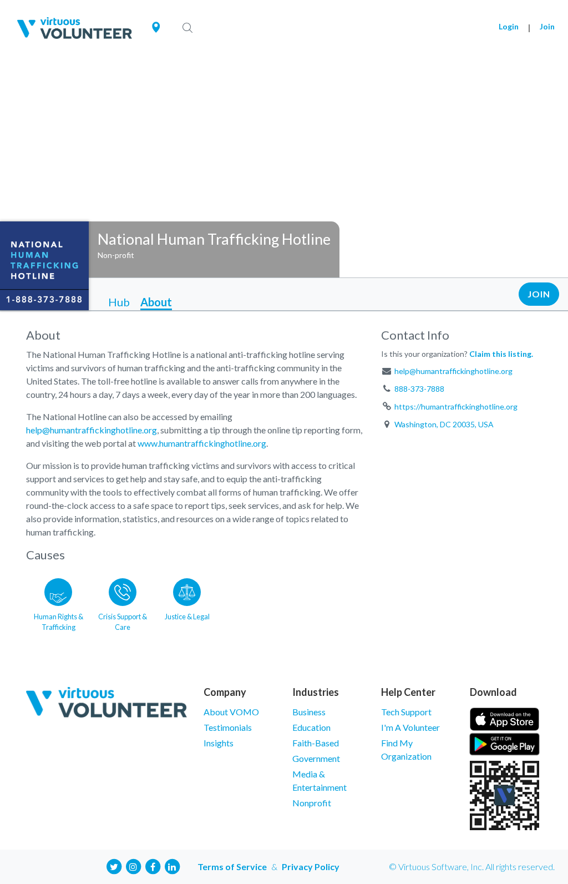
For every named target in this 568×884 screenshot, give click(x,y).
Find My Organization (406, 749)
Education (311, 727)
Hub (119, 302)
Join (547, 26)
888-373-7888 (419, 388)
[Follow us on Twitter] (114, 865)
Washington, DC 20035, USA (444, 424)
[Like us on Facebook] (152, 865)
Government (316, 758)
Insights (219, 742)
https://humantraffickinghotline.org (456, 406)
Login (509, 26)
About (156, 302)
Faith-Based (315, 742)
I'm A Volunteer (410, 727)
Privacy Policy (310, 866)
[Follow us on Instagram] (133, 865)
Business (309, 711)
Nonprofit (311, 802)
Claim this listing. (501, 353)
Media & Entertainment (319, 780)
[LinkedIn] (172, 865)
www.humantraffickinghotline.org (202, 443)
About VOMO (231, 711)
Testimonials (228, 727)
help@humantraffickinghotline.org (91, 430)
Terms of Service (232, 866)
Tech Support (406, 711)
